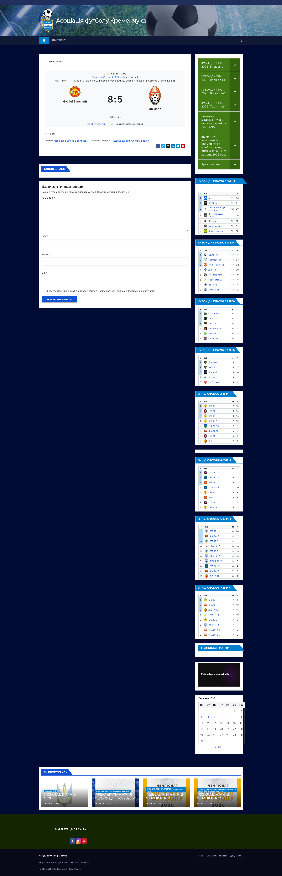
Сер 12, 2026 (206, 803)
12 (214, 723)
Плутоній (212, 372)
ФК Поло (212, 221)
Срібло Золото (215, 231)
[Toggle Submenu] (235, 65)
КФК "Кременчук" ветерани (217, 208)
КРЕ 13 (211, 416)
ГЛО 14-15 (213, 487)
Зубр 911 (212, 367)
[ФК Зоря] (155, 99)
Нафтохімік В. (215, 279)
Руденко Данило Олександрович (131, 140)
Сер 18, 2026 (104, 803)
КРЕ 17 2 (213, 541)
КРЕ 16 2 (213, 551)
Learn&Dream (214, 259)
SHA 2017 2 (214, 630)
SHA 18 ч (212, 605)
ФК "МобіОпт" (215, 328)
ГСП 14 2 (212, 502)
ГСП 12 (211, 411)
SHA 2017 (214, 571)
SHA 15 (211, 497)
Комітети (223, 856)
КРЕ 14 (211, 492)
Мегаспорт (213, 333)
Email (46, 254)
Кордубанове (215, 226)
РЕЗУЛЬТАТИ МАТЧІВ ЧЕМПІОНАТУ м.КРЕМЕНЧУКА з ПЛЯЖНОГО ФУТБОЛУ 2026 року (164, 789)
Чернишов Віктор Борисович (71, 140)
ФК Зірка (212, 203)
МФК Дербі (213, 289)
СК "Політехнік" (98, 124)
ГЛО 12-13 (213, 426)
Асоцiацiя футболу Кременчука (101, 20)
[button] (241, 40)
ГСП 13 (211, 436)
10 (201, 723)
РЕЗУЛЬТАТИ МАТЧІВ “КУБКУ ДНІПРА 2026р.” (113, 791)
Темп (211, 318)
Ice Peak (212, 284)
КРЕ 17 (212, 531)
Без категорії (50, 791)
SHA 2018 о (214, 635)
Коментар (48, 197)
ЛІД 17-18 (213, 610)
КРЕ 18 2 (212, 620)
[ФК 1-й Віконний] (75, 99)
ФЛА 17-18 (213, 625)
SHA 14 (211, 482)
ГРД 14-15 (213, 477)
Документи (59, 40)
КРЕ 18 (211, 600)
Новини (200, 856)
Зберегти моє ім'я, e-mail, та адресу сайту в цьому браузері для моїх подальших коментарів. (100, 290)
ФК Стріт (212, 323)
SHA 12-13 (213, 431)
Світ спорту (214, 313)
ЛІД (210, 441)
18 (208, 729)
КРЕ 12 (211, 406)
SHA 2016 (214, 536)
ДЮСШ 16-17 (216, 561)
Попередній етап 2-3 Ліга (107, 77)
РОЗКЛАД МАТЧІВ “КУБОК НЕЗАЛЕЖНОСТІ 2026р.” (60, 800)
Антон (211, 198)
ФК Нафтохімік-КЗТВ (216, 215)
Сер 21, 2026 (53, 803)
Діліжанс (212, 362)
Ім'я (45, 236)
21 (228, 729)
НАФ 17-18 (213, 615)
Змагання (211, 856)
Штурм (211, 377)
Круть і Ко (213, 254)
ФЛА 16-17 (214, 556)
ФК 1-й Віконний (216, 264)
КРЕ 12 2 (212, 421)
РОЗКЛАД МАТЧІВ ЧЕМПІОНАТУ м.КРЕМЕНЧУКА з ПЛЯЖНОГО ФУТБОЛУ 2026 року (217, 790)
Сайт (45, 272)
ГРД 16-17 (214, 566)
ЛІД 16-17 (214, 576)
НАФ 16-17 (214, 546)
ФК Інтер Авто (215, 274)
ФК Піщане (213, 382)
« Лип (218, 746)
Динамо (212, 269)
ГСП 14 (211, 472)
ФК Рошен (213, 338)
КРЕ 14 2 (212, 507)
